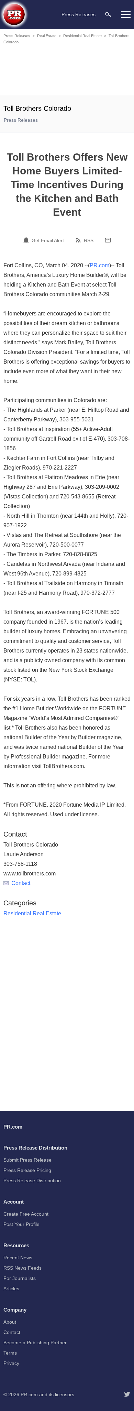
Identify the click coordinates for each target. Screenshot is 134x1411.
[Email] (107, 240)
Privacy (11, 1363)
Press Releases (16, 36)
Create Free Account (25, 1214)
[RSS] (79, 240)
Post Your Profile (21, 1224)
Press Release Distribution (32, 1180)
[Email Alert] (27, 240)
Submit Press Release (27, 1160)
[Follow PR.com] (127, 1394)
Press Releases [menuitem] (79, 14)
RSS (88, 240)
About (9, 1322)
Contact (20, 883)
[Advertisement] (67, 70)
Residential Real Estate (82, 36)
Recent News (17, 1257)
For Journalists (19, 1278)
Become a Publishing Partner (35, 1342)
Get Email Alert (48, 240)
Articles (11, 1288)
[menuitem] (108, 14)
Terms (10, 1353)
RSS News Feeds (22, 1268)
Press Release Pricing (27, 1170)
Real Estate (46, 36)
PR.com (99, 265)
